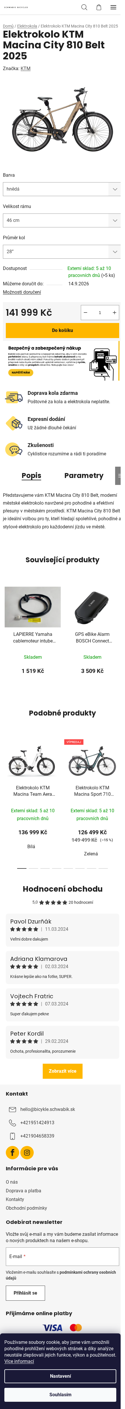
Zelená (91, 854)
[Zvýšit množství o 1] (114, 312)
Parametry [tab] (84, 475)
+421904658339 (37, 1136)
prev (6, 766)
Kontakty (15, 1199)
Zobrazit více (62, 1071)
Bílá (31, 846)
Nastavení (60, 1376)
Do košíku (62, 330)
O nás (12, 1182)
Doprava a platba (23, 1190)
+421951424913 (37, 1122)
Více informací (19, 1361)
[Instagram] (27, 1152)
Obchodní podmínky (26, 1208)
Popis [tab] (31, 475)
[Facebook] (12, 1152)
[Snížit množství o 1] (85, 312)
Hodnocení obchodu (63, 889)
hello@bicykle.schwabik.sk (47, 1109)
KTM (26, 68)
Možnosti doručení (22, 292)
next (119, 766)
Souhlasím (60, 1394)
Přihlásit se (25, 1293)
